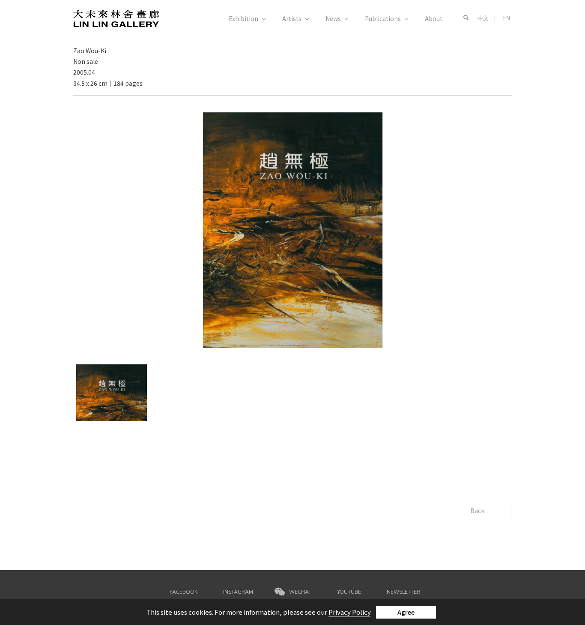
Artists (291, 18)
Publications (383, 18)
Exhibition (243, 18)
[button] (464, 18)
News (333, 18)
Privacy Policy (349, 611)
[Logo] (116, 17)
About (433, 18)
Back (477, 510)
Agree (406, 612)
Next (474, 117)
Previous (87, 117)
